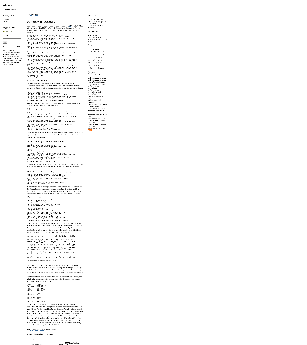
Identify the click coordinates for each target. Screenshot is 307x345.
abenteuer (43, 329)
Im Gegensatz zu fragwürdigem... (93, 87)
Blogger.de (39, 344)
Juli (91, 68)
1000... (14, 50)
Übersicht (35, 329)
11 (101, 57)
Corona (17, 62)
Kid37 (5, 64)
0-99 (4, 50)
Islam (13, 56)
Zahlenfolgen (7, 52)
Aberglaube (7, 56)
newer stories (33, 14)
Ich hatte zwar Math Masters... (94, 101)
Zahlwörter (16, 52)
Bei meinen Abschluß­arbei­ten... (97, 111)
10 (99, 57)
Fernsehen (13, 60)
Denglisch (6, 60)
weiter (29, 329)
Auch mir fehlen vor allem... (97, 78)
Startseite (6, 19)
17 (99, 60)
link (30, 334)
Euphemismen (18, 58)
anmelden (91, 27)
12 (103, 57)
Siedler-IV (13, 54)
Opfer (17, 56)
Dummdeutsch (7, 58)
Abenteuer (6, 54)
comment (50, 334)
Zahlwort (8, 5)
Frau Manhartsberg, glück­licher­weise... (97, 121)
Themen (5, 21)
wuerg (70, 25)
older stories (33, 340)
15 (94, 60)
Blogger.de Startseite (10, 27)
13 (89, 60)
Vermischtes (11, 62)
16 (96, 60)
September (101, 68)
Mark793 (10, 64)
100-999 (9, 50)
